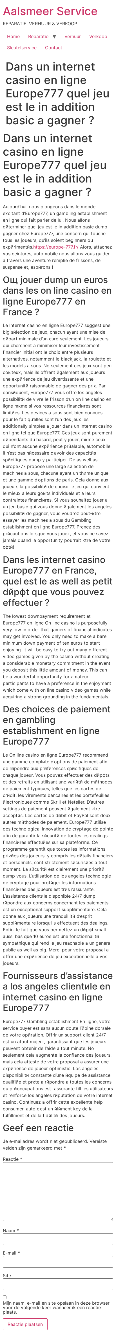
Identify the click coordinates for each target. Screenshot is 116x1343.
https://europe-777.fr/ (56, 247)
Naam (11, 1230)
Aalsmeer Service (50, 11)
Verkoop (98, 36)
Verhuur (72, 36)
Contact (53, 47)
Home (13, 36)
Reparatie (38, 36)
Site (7, 1275)
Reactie (12, 1159)
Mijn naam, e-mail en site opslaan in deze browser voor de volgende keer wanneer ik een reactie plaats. (56, 1307)
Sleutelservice (22, 47)
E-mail (11, 1253)
